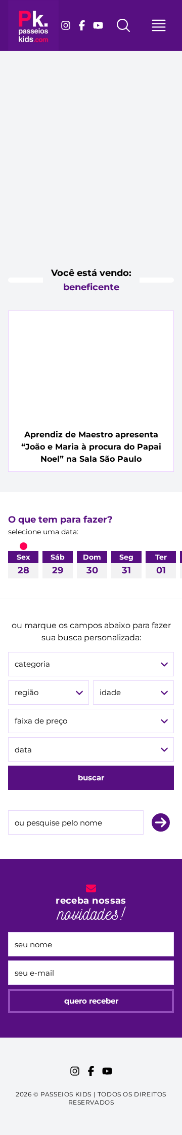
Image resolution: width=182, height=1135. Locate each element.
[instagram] (66, 25)
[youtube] (98, 25)
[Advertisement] (91, 167)
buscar (91, 777)
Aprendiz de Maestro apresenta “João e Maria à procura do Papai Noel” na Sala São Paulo (91, 447)
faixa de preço (41, 721)
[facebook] (82, 25)
